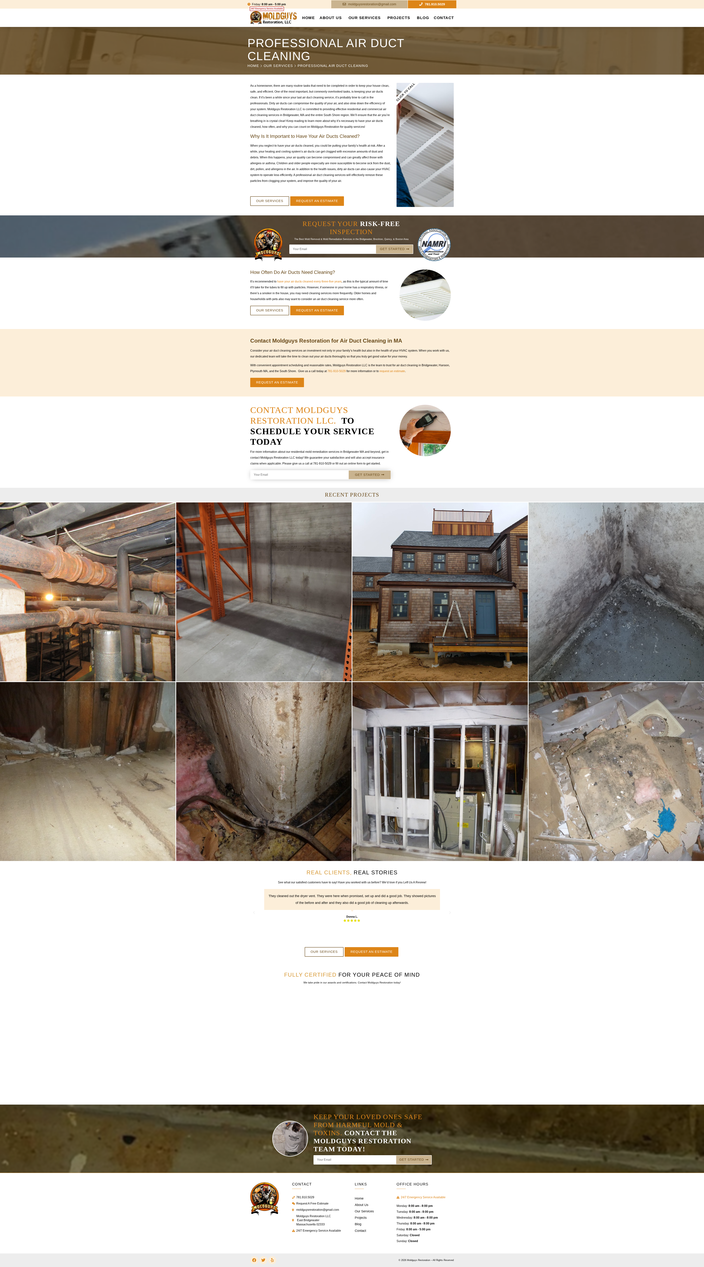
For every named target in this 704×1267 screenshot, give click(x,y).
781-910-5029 (336, 371)
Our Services (365, 18)
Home (308, 18)
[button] (254, 913)
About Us (331, 18)
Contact (444, 18)
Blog (423, 18)
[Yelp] (272, 1260)
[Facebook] (254, 1260)
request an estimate (392, 371)
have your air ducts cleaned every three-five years (309, 281)
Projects (398, 18)
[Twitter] (263, 1260)
